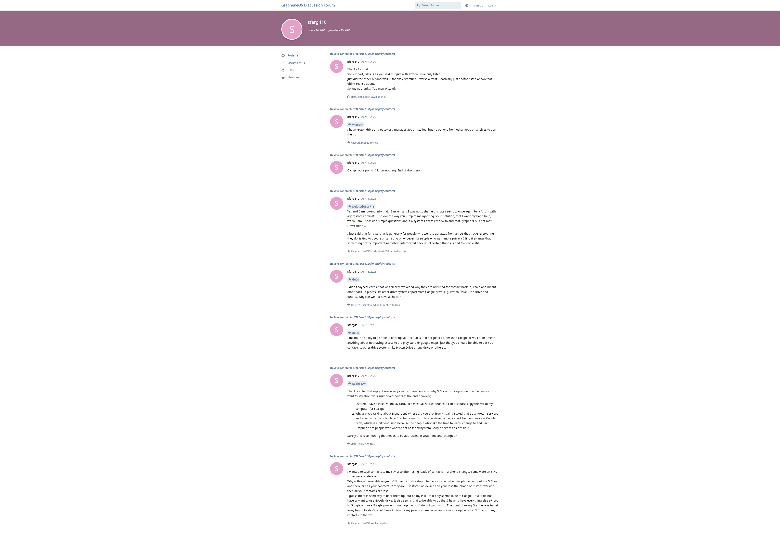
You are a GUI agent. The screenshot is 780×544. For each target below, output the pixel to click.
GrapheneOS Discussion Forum (308, 5)
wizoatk (357, 125)
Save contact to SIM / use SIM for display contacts (364, 54)
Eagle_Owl (359, 384)
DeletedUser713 (363, 206)
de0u (355, 279)
